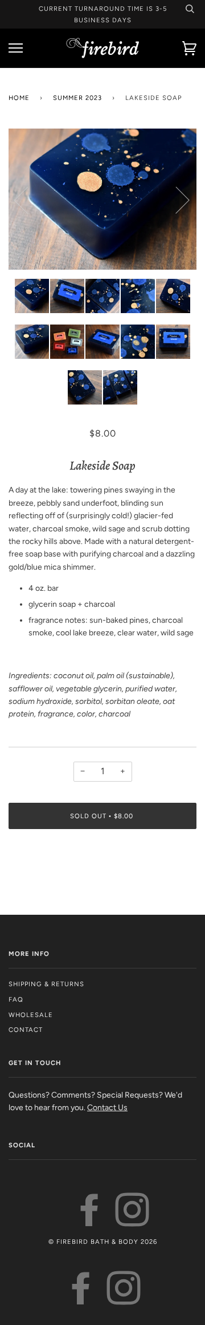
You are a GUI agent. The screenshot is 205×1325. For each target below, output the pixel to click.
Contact (26, 1030)
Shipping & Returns (46, 984)
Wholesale (31, 1015)
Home (19, 98)
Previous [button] (28, 199)
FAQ (16, 999)
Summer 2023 (77, 98)
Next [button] (175, 199)
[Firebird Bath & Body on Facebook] (89, 1221)
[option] (102, 199)
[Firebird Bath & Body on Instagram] (132, 1221)
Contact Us (107, 1107)
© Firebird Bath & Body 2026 (102, 1242)
